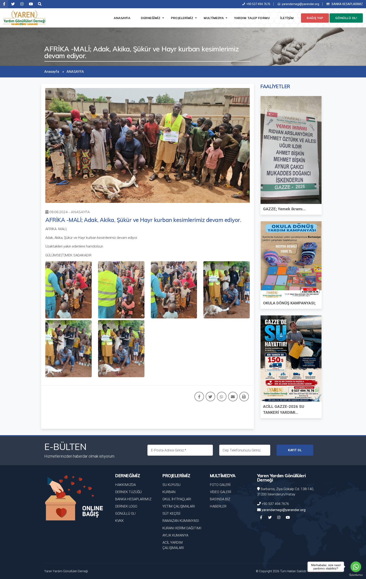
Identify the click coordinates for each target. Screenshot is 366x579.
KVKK (119, 520)
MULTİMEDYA (214, 18)
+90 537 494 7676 (258, 4)
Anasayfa (51, 71)
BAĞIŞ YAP (315, 18)
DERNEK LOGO (126, 506)
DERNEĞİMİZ (150, 18)
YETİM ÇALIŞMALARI (178, 506)
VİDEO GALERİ (220, 492)
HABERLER (218, 506)
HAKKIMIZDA (125, 485)
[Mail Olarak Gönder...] (233, 396)
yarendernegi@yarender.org (300, 4)
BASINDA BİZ (220, 499)
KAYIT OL (295, 450)
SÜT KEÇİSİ (171, 513)
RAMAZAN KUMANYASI (180, 520)
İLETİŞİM (287, 18)
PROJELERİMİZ (182, 18)
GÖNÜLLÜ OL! (346, 18)
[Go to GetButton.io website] (356, 574)
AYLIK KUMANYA (175, 535)
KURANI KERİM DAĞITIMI (181, 528)
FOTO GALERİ (220, 485)
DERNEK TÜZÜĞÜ (128, 492)
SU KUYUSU (171, 485)
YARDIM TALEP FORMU (252, 18)
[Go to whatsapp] (356, 566)
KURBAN (169, 492)
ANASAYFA (122, 18)
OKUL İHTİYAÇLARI (176, 499)
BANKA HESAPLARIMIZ (347, 4)
